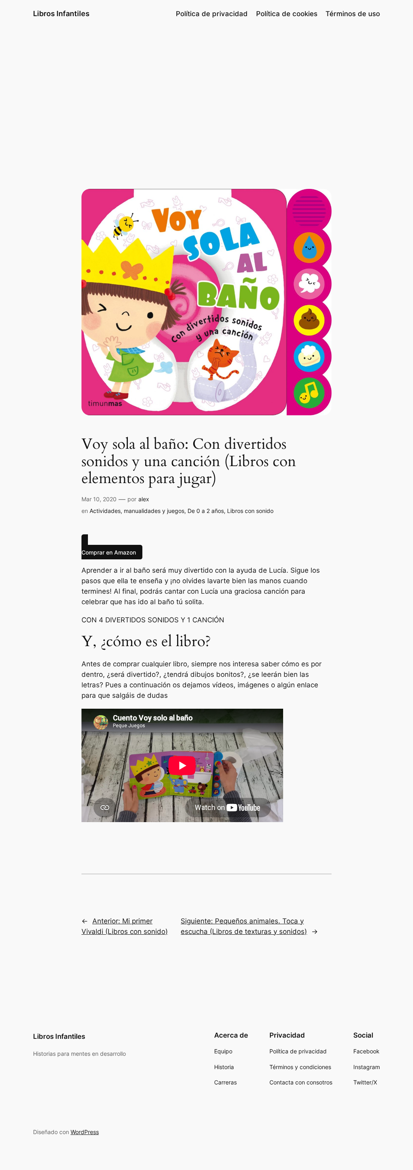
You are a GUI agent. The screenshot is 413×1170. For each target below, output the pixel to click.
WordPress (85, 1131)
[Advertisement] (206, 91)
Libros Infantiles (61, 13)
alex (143, 499)
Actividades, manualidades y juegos (137, 510)
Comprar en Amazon (108, 552)
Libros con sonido (250, 510)
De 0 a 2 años (206, 510)
